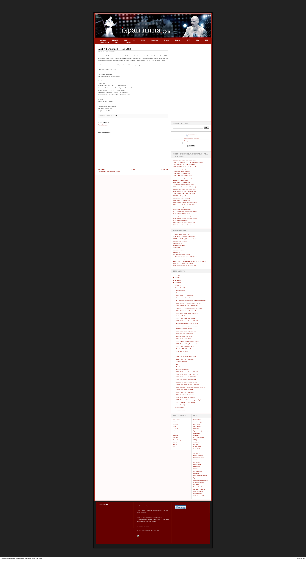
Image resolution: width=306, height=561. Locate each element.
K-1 (134, 40)
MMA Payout (196, 460)
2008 (176, 282)
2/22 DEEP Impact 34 (182, 351)
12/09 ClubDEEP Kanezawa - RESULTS (187, 341)
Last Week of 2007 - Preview (184, 328)
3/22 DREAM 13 (177, 243)
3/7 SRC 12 (176, 247)
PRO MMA (196, 484)
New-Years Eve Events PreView (185, 298)
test (177, 364)
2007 (176, 285)
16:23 (112, 115)
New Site (178, 366)
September (180, 410)
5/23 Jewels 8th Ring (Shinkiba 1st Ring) (184, 238)
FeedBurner (194, 148)
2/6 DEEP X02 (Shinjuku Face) (181, 259)
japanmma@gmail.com (155, 517)
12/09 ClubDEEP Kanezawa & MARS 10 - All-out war (190, 387)
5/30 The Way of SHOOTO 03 (181, 234)
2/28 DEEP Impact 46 (179, 250)
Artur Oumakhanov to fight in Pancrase (187, 323)
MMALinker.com (197, 471)
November (180, 405)
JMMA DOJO (196, 449)
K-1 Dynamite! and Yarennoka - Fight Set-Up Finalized (191, 300)
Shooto (166, 40)
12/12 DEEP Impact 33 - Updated (185, 397)
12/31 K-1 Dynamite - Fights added (186, 331)
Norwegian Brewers (198, 482)
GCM (197, 40)
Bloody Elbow (197, 419)
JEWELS (175, 428)
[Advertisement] (153, 6)
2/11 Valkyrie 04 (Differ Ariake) (181, 254)
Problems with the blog (182, 369)
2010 (176, 277)
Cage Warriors (197, 426)
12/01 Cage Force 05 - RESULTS (185, 402)
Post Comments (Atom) (113, 171)
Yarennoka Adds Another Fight (184, 333)
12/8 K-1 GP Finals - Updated (184, 389)
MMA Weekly (196, 466)
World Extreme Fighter (199, 495)
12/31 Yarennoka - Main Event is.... (186, 346)
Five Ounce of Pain (198, 437)
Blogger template (7, 558)
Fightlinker (196, 435)
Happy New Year (181, 290)
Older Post (164, 169)
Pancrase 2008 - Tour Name (184, 336)
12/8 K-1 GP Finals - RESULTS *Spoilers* (187, 384)
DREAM (115, 40)
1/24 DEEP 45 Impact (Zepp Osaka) (183, 263)
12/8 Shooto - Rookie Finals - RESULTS (187, 382)
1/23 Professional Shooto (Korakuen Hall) (184, 265)
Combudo (196, 428)
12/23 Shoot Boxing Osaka (183, 338)
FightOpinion (196, 433)
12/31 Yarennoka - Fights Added (185, 359)
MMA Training (197, 464)
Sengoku (175, 437)
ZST (206, 40)
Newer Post (101, 169)
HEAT (188, 40)
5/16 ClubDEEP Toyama (180, 241)
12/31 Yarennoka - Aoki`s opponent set (187, 305)
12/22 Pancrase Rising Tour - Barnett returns (188, 343)
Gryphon (195, 444)
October (179, 407)
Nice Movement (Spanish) (200, 475)
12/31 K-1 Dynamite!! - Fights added (114, 48)
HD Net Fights (197, 446)
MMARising (196, 473)
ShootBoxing (104, 42)
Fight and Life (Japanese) (200, 431)
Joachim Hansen (197, 451)
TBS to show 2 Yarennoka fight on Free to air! (189, 308)
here (150, 506)
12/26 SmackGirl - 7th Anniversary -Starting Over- (189, 400)
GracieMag (196, 442)
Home (133, 169)
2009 (176, 280)
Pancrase (154, 40)
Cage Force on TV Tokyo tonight (185, 295)
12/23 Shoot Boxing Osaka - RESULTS (187, 313)
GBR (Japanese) (197, 440)
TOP (304, 558)
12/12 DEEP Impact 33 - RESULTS (186, 377)
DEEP (143, 40)
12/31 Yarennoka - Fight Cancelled (186, 318)
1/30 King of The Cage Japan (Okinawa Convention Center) (189, 261)
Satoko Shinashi (197, 487)
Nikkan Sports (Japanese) (200, 480)
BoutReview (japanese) (199, 422)
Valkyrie (175, 444)
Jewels (177, 40)
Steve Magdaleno (198, 491)
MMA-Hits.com (197, 469)
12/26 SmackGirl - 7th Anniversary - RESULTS (189, 303)
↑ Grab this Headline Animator (191, 138)
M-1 (174, 433)
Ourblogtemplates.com (31, 558)
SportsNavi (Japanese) (199, 489)
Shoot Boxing (177, 440)
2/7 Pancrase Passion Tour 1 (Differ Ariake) (185, 256)
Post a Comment (103, 125)
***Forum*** (129, 42)
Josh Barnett (196, 453)
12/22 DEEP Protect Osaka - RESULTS (187, 321)
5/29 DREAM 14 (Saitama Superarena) (184, 236)
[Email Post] (115, 115)
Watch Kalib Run (197, 493)
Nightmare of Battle (198, 478)
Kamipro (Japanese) (198, 457)
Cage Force (176, 419)
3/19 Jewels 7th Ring (179, 245)
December (180, 287)
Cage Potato (196, 424)
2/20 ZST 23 (176, 252)
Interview (103, 40)
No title (178, 293)
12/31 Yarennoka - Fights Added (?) (186, 310)
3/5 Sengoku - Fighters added (184, 354)
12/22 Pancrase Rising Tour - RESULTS (187, 326)
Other (117, 42)
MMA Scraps (196, 462)
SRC (125, 40)
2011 (176, 275)
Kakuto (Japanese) (198, 455)
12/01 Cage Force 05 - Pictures (185, 394)
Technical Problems (181, 315)
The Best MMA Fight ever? (183, 349)
